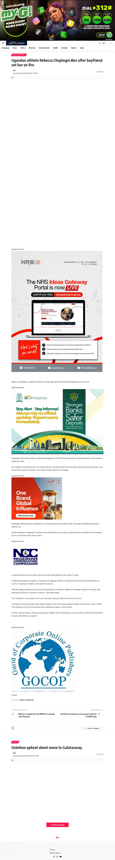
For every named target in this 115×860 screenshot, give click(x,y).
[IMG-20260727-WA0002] (56, 311)
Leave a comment (93, 728)
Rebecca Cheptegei (27, 700)
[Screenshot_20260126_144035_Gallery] (57, 20)
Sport (22, 55)
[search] (99, 43)
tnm (14, 70)
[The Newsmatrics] (16, 43)
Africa (15, 55)
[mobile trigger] (4, 43)
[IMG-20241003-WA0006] (36, 498)
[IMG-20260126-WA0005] (25, 557)
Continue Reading (57, 825)
